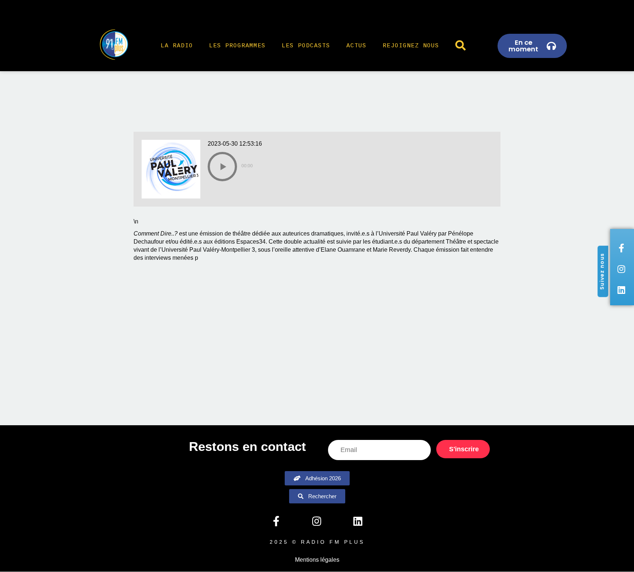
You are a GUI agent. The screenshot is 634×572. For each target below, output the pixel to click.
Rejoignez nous (411, 46)
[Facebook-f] (276, 521)
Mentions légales (317, 560)
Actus (356, 46)
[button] (222, 166)
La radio (177, 46)
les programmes (237, 46)
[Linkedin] (357, 521)
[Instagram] (317, 521)
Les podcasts (306, 46)
